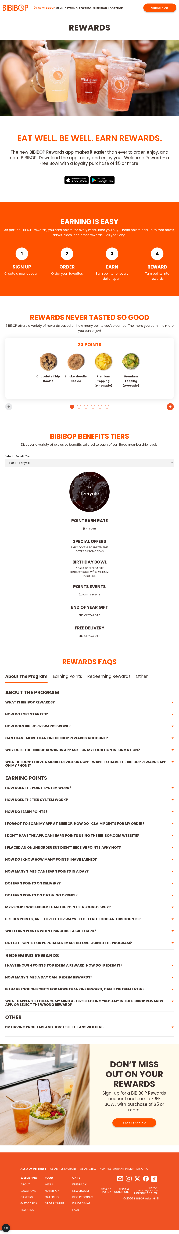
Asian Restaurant (63, 1169)
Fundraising (81, 1203)
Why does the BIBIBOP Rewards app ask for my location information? (72, 749)
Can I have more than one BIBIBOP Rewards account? (56, 738)
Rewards (85, 8)
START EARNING (134, 1122)
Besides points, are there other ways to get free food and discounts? (73, 919)
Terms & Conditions (121, 1190)
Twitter (137, 1179)
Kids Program (82, 1197)
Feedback (79, 1184)
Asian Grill (88, 1169)
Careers (26, 1197)
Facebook (146, 1179)
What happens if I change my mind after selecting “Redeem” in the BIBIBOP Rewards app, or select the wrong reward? (84, 1003)
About (25, 1184)
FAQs (76, 1210)
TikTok (154, 1179)
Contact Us (120, 1179)
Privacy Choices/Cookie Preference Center (146, 1190)
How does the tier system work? (36, 799)
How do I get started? (26, 714)
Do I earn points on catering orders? (41, 895)
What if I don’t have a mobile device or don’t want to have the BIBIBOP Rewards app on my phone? (85, 763)
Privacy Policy (106, 1190)
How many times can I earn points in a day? (47, 871)
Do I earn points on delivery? (33, 883)
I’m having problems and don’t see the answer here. (54, 1027)
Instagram (129, 1179)
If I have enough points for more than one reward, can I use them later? (74, 989)
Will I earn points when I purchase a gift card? (50, 930)
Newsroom (80, 1191)
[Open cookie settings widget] (6, 1228)
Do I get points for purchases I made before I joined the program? (68, 942)
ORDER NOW (160, 7)
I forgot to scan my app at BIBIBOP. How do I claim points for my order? (74, 823)
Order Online (55, 1203)
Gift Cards (28, 1203)
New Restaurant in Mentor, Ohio (123, 1169)
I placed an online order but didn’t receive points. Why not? (63, 847)
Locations (115, 8)
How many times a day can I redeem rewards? (48, 977)
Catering (71, 8)
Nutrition (100, 8)
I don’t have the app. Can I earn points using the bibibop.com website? (72, 835)
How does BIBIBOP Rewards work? (37, 726)
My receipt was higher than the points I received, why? (58, 907)
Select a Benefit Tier (17, 456)
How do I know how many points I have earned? (51, 859)
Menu (59, 8)
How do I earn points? (26, 811)
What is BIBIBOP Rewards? (30, 702)
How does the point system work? (38, 787)
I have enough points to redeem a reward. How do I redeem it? (63, 965)
